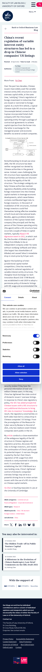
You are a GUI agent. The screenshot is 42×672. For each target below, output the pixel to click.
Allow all (21, 366)
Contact (19, 647)
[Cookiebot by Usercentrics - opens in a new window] (29, 291)
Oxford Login (8, 647)
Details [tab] (21, 297)
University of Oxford (10, 644)
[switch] (36, 342)
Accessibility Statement (25, 639)
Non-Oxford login (27, 644)
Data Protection (25, 642)
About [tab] (34, 297)
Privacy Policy (8, 639)
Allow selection (21, 373)
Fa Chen (7, 488)
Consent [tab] (7, 297)
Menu (31, 11)
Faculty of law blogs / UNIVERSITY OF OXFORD (14, 5)
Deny (21, 379)
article (9, 435)
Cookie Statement (10, 642)
